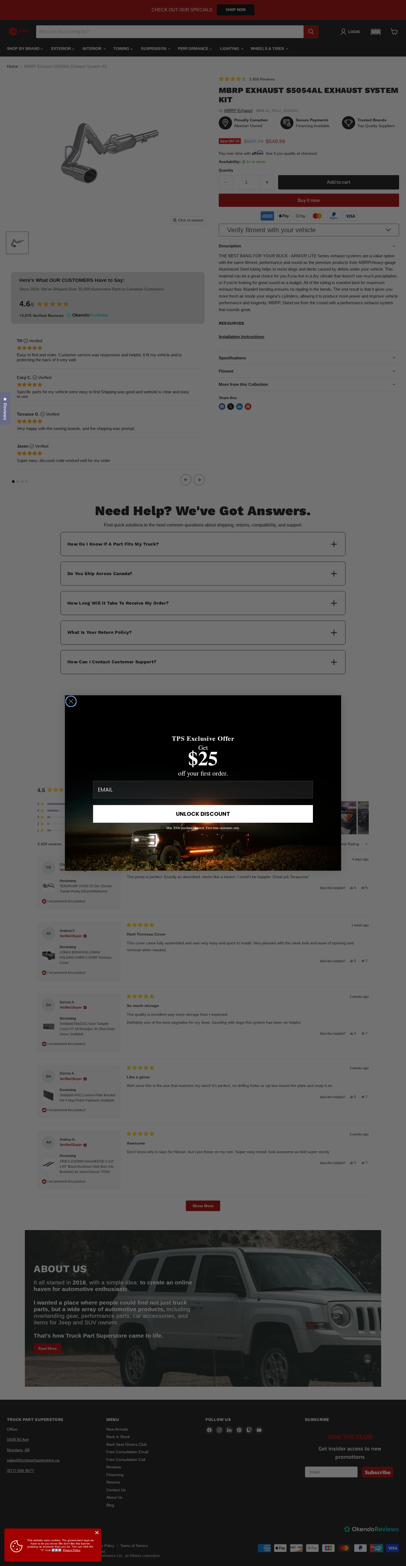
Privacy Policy (71, 1550)
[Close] (97, 1532)
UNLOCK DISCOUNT (203, 814)
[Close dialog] (71, 701)
